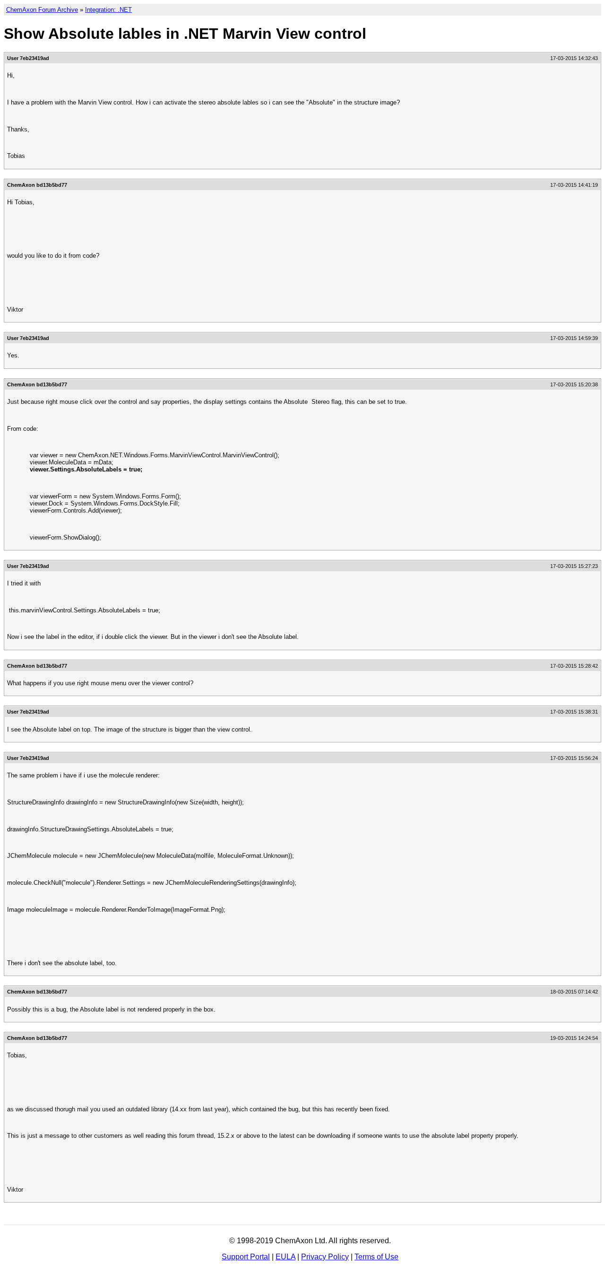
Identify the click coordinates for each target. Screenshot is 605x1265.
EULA (285, 1257)
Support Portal (246, 1257)
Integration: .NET (108, 9)
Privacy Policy (325, 1257)
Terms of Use (376, 1257)
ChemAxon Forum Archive (42, 9)
